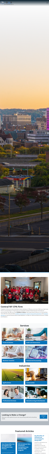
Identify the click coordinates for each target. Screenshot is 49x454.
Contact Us (43, 416)
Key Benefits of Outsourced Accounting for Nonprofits (39, 438)
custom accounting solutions (33, 313)
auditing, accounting (20, 313)
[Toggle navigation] (47, 3)
